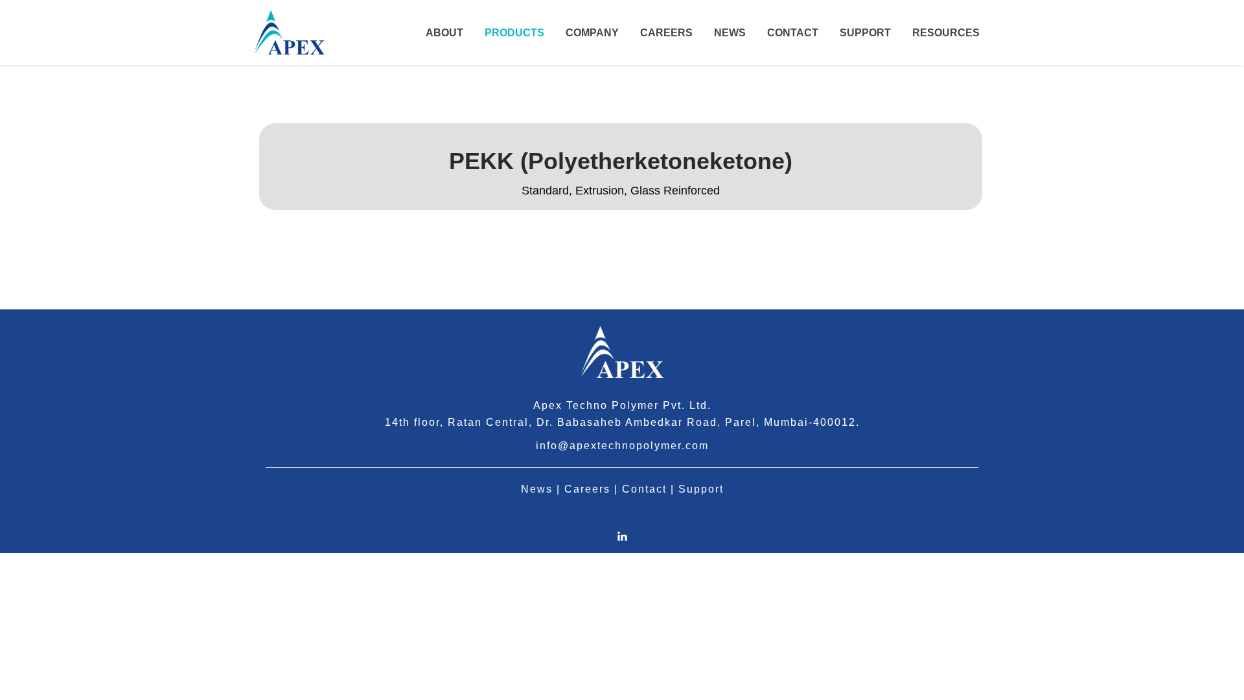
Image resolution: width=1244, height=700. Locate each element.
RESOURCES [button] (946, 32)
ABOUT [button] (444, 32)
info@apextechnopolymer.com (622, 445)
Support (701, 489)
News (537, 489)
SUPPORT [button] (865, 32)
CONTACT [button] (792, 32)
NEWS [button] (730, 32)
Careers (587, 489)
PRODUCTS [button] (514, 32)
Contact (644, 489)
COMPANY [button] (592, 32)
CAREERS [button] (666, 32)
